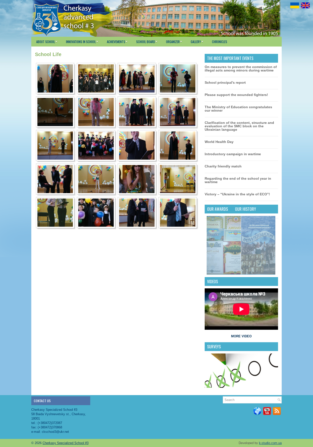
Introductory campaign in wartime (233, 154)
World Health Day (219, 142)
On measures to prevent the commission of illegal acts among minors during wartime (241, 68)
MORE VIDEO (241, 336)
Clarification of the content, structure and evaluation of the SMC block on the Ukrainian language (239, 126)
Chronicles (219, 41)
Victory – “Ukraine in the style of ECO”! (237, 194)
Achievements (116, 41)
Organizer (173, 41)
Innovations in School (81, 41)
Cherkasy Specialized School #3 (66, 443)
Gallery (196, 41)
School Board (145, 41)
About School (45, 41)
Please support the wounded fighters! (236, 95)
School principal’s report (225, 82)
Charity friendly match (223, 166)
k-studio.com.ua (270, 443)
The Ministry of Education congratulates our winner (238, 108)
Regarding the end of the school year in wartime (238, 180)
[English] (305, 5)
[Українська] (294, 5)
